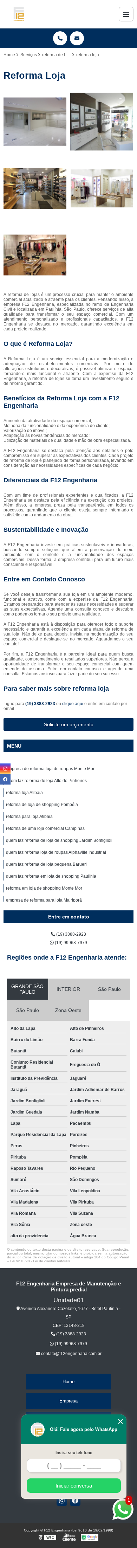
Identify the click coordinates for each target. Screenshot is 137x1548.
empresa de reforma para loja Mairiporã (44, 900)
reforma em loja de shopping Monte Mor (44, 888)
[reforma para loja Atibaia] (35, 255)
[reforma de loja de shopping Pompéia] (101, 188)
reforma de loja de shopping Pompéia (42, 804)
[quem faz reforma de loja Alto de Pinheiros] (101, 121)
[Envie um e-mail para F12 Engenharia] (77, 38)
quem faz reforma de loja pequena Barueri (46, 864)
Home (68, 1381)
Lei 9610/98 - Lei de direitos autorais (40, 1261)
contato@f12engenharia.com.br (71, 1353)
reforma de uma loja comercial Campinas (45, 828)
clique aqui (72, 703)
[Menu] (126, 14)
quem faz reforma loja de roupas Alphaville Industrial (56, 852)
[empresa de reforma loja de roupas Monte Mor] (35, 121)
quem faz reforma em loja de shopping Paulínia (51, 876)
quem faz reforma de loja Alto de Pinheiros (46, 780)
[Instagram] (62, 1500)
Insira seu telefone (74, 1452)
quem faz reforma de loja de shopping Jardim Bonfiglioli (59, 840)
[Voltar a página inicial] (19, 14)
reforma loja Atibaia (25, 792)
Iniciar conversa (74, 1486)
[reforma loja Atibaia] (35, 188)
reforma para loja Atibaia (30, 816)
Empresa (68, 1401)
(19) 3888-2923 (40, 703)
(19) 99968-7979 (70, 942)
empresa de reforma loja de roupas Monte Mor (50, 768)
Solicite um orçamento (68, 724)
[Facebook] (75, 1500)
